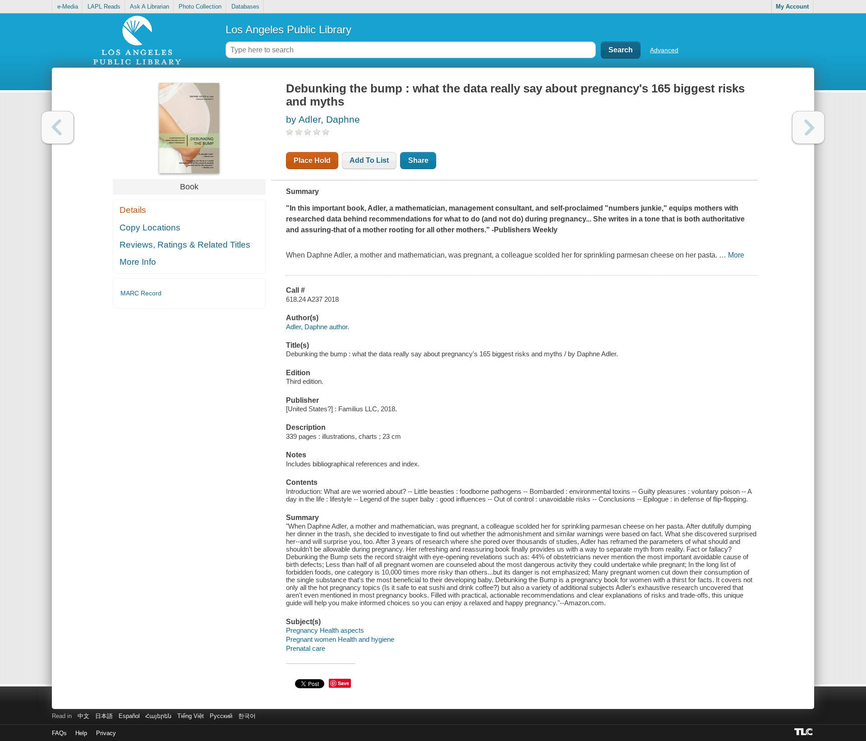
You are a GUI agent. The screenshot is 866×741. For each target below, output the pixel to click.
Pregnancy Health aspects (325, 630)
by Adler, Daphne (323, 119)
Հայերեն (158, 716)
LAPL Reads (104, 6)
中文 (83, 716)
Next (808, 127)
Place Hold (312, 160)
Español (129, 716)
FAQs (59, 733)
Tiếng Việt (190, 716)
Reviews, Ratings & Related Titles (185, 244)
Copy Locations (150, 227)
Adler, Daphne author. (317, 327)
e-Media (67, 6)
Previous (57, 127)
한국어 (247, 716)
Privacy (106, 733)
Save (343, 683)
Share (418, 160)
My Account (792, 6)
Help (81, 733)
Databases (245, 6)
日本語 (104, 716)
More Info (138, 262)
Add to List (369, 160)
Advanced (664, 50)
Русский (221, 716)
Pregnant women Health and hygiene (340, 639)
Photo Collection (200, 6)
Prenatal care (305, 648)
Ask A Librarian (149, 6)
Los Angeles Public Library (288, 29)
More (736, 255)
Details (133, 210)
